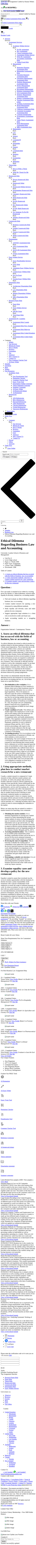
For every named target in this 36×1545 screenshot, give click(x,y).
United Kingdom (10, 1412)
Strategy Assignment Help (25, 98)
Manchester (12, 1416)
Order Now (5, 958)
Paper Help (8, 1379)
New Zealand (9, 1461)
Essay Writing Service (12, 1388)
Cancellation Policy (17, 1479)
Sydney (11, 1448)
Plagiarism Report (11, 965)
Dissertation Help (10, 1386)
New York (12, 1435)
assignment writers (11, 924)
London (11, 1423)
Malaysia (7, 1455)
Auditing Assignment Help (25, 104)
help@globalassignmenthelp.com (11, 1474)
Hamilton (12, 1466)
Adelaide (11, 1452)
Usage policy (23, 1481)
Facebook (6, 907)
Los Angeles (13, 1439)
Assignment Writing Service (25, 55)
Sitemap (29, 1483)
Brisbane (11, 1453)
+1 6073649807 (8, 1472)
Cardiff (11, 1419)
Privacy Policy (13, 1481)
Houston (11, 1441)
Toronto (11, 1459)
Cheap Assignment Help (24, 53)
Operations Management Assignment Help (24, 79)
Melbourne (12, 1446)
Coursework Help (10, 1385)
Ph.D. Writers (15, 962)
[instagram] (1, 1478)
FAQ (6, 1402)
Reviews (7, 1397)
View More (4, 1182)
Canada (7, 1457)
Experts (7, 1399)
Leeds (11, 1432)
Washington (12, 1437)
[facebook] (2, 912)
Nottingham (12, 1425)
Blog (6, 1400)
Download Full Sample (8, 913)
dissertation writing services (9, 928)
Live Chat (10, 1347)
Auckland (12, 1464)
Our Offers (8, 1404)
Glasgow (11, 1421)
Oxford (11, 1430)
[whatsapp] (5, 912)
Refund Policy (5, 1479)
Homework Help (10, 1383)
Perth (10, 1450)
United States (9, 1434)
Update (4, 1541)
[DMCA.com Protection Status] (11, 1485)
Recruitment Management (25, 89)
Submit (4, 16)
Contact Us (22, 1483)
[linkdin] (8, 912)
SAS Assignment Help (24, 93)
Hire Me (15, 981)
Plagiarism (10, 1336)
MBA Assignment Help (24, 127)
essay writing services (26, 926)
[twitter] (11, 912)
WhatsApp (16, 907)
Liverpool (12, 1428)
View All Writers (6, 1056)
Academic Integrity (11, 1483)
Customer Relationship (24, 114)
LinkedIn (25, 907)
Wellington (12, 1463)
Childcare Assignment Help (25, 109)
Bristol (11, 1417)
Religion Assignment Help (25, 91)
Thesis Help (8, 1381)
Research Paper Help (11, 1377)
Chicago (11, 1443)
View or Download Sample (9, 1196)
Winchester (12, 1414)
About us (8, 1395)
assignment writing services (9, 926)
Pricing (9, 1338)
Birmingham (13, 1426)
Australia (7, 1444)
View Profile (14, 979)
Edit (10, 1355)
